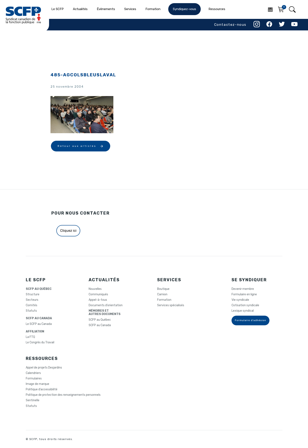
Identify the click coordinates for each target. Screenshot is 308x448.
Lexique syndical (243, 311)
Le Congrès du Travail (40, 342)
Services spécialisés (170, 305)
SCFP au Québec (100, 320)
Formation (164, 300)
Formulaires (34, 378)
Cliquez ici (68, 231)
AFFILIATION (35, 331)
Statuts (31, 311)
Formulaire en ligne (244, 294)
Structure (32, 294)
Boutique (163, 289)
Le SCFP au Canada (39, 324)
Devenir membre (243, 289)
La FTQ (30, 337)
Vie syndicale (240, 300)
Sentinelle (32, 400)
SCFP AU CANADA (39, 318)
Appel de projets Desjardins (44, 367)
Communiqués (98, 294)
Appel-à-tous (98, 300)
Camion (162, 294)
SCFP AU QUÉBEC (39, 289)
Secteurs (32, 300)
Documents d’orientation (106, 305)
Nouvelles (95, 289)
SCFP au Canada (100, 325)
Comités (31, 305)
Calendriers (33, 373)
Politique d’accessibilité (41, 389)
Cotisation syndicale (245, 305)
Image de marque (37, 384)
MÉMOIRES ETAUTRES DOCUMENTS (104, 312)
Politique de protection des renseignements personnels (63, 395)
